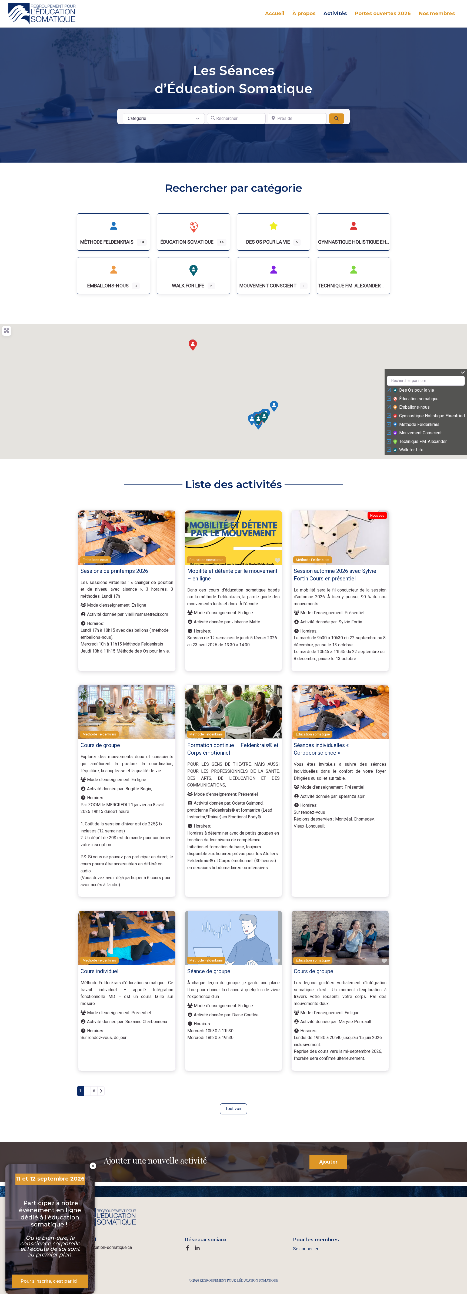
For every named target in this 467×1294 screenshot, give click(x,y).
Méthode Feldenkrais (419, 424)
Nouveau (377, 515)
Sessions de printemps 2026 (114, 571)
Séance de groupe (208, 971)
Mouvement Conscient (420, 432)
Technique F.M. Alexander (423, 441)
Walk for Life (411, 449)
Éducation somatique (419, 398)
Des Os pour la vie (416, 390)
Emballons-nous (414, 407)
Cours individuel (99, 971)
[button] (274, 406)
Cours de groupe (100, 745)
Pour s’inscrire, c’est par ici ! (50, 1281)
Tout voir (233, 1108)
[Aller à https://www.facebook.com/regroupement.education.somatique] (187, 1249)
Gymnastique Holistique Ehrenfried (432, 415)
